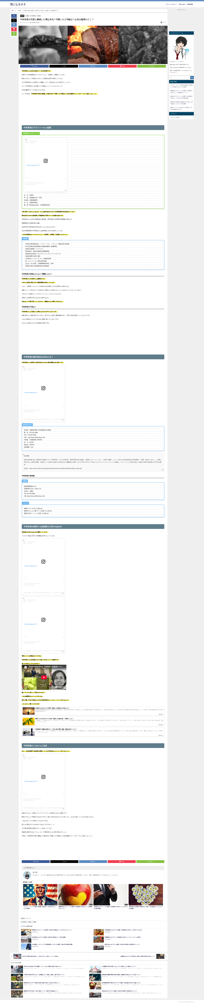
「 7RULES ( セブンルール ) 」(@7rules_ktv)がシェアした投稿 (41, 191)
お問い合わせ (182, 4)
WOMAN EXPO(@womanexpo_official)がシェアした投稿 (37, 808)
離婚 (28, 15)
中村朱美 (34, 15)
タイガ (164, 22)
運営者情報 (190, 4)
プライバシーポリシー (171, 4)
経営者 (22, 15)
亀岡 (39, 15)
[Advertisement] (69, 111)
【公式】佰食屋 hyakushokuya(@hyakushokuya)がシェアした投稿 (40, 419)
